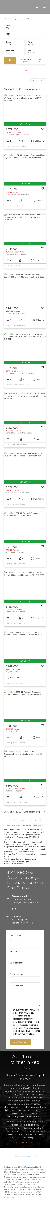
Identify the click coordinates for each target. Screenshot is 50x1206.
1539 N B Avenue (14, 730)
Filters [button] (25, 69)
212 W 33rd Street (14, 670)
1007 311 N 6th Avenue (21, 432)
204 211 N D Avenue (15, 611)
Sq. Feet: (32, 53)
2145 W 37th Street (18, 133)
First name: (15, 940)
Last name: (15, 951)
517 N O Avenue (17, 491)
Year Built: (10, 53)
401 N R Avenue (17, 193)
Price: (11, 28)
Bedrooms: (9, 44)
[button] (12, 909)
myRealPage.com (29, 1157)
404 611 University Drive (15, 789)
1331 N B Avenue (15, 312)
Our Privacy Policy (24, 1142)
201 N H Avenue (15, 551)
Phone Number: (16, 974)
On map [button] (40, 61)
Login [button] (42, 80)
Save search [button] (10, 61)
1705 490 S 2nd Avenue (21, 372)
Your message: (16, 985)
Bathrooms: (30, 44)
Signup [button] (34, 80)
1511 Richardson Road (17, 253)
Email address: (16, 963)
